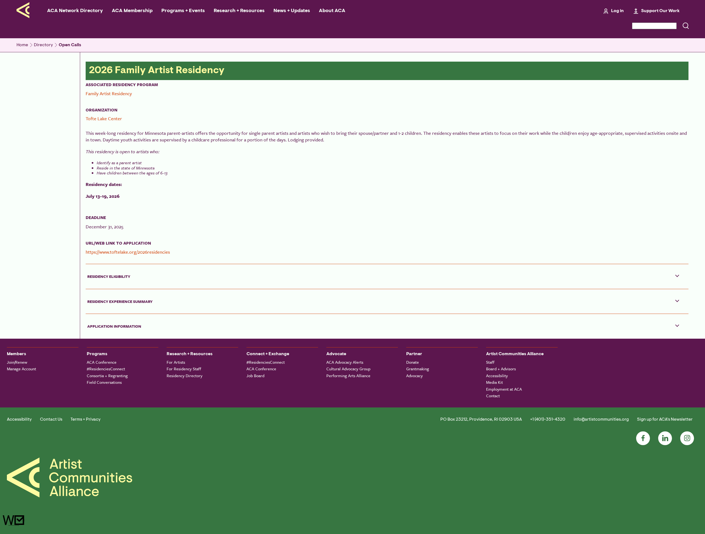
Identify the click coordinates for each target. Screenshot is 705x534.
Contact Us (51, 419)
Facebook (643, 438)
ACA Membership (132, 11)
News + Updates (291, 11)
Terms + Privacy (85, 419)
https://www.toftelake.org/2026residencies (128, 251)
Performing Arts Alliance (348, 376)
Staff (490, 362)
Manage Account (21, 369)
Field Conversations (104, 382)
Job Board (255, 376)
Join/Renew (17, 362)
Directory (43, 45)
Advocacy (414, 376)
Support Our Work (660, 11)
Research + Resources (239, 11)
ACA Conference (101, 362)
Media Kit (494, 382)
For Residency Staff (184, 369)
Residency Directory (184, 376)
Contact (493, 396)
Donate (412, 362)
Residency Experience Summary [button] (120, 301)
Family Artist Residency (109, 93)
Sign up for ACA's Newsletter (665, 419)
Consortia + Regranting (107, 376)
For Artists (176, 362)
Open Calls (70, 45)
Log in (617, 11)
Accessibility (497, 376)
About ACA (332, 11)
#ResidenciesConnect (106, 369)
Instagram (687, 438)
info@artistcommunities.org (601, 419)
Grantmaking (417, 369)
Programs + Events (183, 11)
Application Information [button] (114, 326)
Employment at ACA (504, 389)
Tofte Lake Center (104, 118)
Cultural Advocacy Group (348, 369)
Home (22, 45)
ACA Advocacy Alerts (344, 362)
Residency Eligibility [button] (108, 276)
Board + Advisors (501, 369)
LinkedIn (665, 438)
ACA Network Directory (75, 11)
